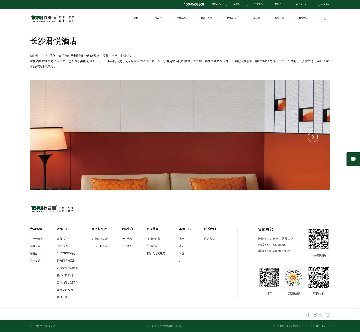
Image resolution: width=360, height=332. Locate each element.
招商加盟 (152, 246)
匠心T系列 (63, 239)
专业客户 (237, 4)
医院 (181, 253)
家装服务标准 (100, 239)
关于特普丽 (36, 239)
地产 (181, 239)
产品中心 (181, 18)
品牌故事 (35, 253)
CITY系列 (62, 246)
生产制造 (35, 261)
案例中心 (216, 4)
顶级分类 (62, 297)
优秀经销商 (153, 239)
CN (300, 4)
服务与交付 (206, 18)
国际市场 (258, 4)
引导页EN (304, 18)
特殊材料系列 (65, 275)
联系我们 (279, 18)
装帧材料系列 (65, 290)
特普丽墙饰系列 (66, 261)
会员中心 (325, 4)
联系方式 (279, 4)
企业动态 (126, 246)
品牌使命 (35, 246)
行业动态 (126, 239)
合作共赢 (255, 18)
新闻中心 (231, 18)
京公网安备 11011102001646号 (164, 326)
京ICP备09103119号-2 (42, 326)
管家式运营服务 (156, 253)
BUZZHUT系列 (66, 253)
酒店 (181, 246)
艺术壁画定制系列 (67, 268)
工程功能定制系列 (67, 283)
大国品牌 (157, 18)
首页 (135, 18)
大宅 (181, 261)
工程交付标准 (100, 246)
